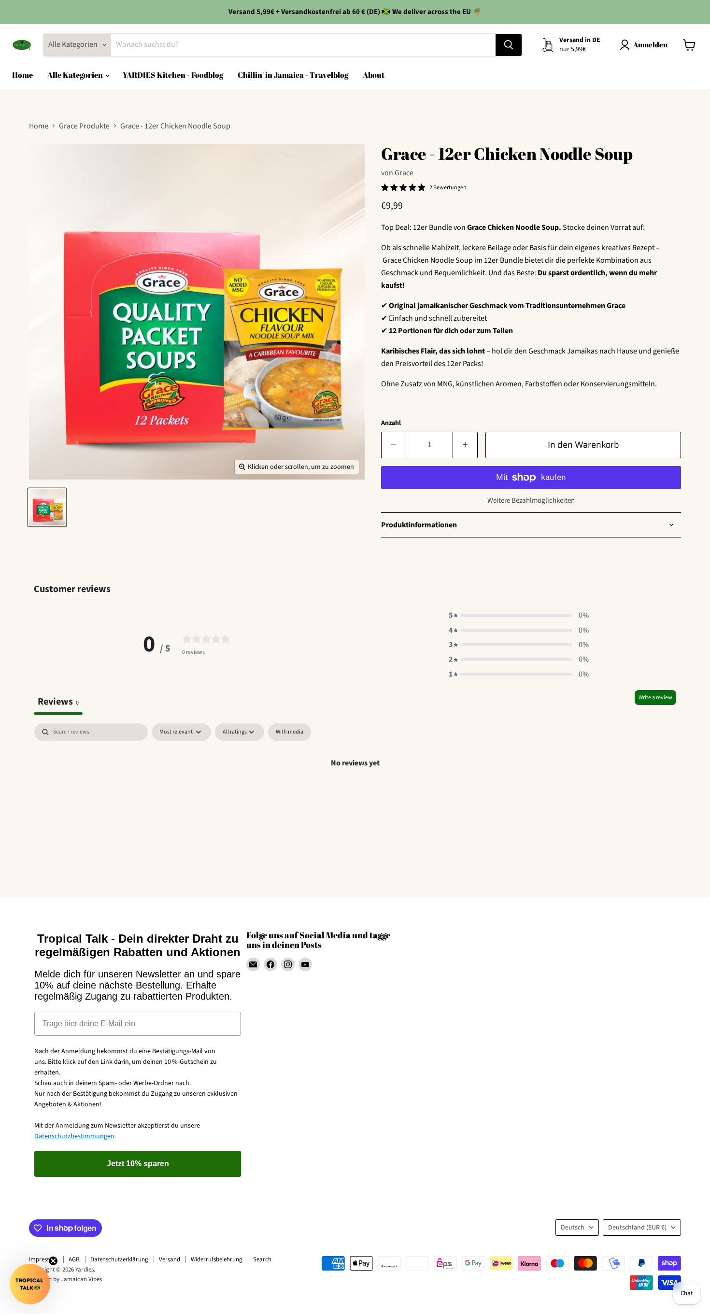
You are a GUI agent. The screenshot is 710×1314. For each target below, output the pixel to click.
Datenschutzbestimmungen (74, 1136)
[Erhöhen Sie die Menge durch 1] (465, 445)
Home (22, 75)
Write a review (655, 697)
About (373, 75)
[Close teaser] (53, 1261)
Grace (404, 173)
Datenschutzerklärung (119, 1259)
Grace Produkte (84, 126)
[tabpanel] (355, 795)
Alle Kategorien (75, 75)
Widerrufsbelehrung (216, 1259)
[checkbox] (289, 732)
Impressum (43, 1259)
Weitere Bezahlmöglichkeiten (531, 500)
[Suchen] (509, 45)
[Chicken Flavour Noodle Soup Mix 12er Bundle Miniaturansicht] (47, 507)
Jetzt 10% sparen (138, 1163)
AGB (74, 1259)
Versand (169, 1259)
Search (262, 1259)
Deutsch (572, 1227)
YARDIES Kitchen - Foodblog (173, 75)
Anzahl (391, 423)
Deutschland (637, 1227)
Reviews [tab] (58, 701)
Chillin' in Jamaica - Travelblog (293, 75)
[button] (519, 615)
